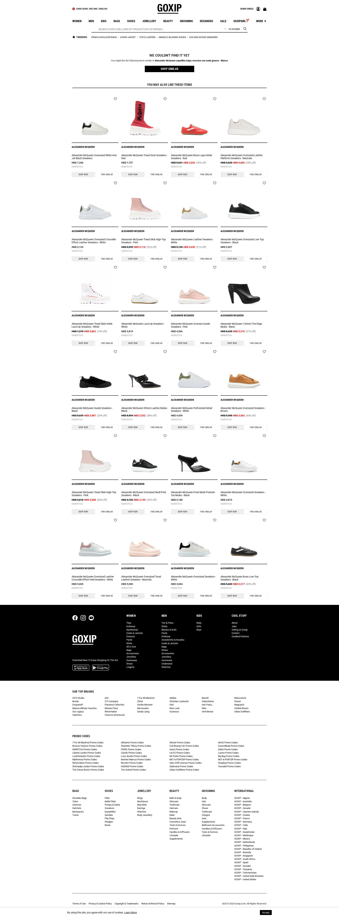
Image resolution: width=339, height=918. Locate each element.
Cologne (206, 815)
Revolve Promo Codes (132, 763)
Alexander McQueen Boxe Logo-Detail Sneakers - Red (191, 157)
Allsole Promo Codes (180, 742)
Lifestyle (174, 835)
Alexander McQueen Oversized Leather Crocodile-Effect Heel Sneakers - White (93, 578)
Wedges (109, 821)
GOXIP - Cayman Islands (246, 811)
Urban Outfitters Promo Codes (184, 769)
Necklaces (142, 801)
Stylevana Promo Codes (181, 766)
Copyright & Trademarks (127, 903)
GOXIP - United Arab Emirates (249, 876)
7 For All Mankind (145, 698)
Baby (199, 622)
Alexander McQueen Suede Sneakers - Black (92, 409)
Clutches (76, 804)
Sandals (109, 815)
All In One (131, 646)
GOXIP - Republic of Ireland (247, 849)
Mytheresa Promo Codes (84, 759)
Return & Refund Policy (152, 903)
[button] (169, 69)
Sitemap (171, 903)
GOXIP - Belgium (242, 804)
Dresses (130, 636)
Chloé (140, 701)
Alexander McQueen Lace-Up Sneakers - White (143, 325)
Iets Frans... (207, 704)
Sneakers (109, 808)
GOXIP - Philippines (244, 845)
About (234, 622)
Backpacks (78, 811)
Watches (166, 667)
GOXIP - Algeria (242, 798)
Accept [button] (266, 912)
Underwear (167, 663)
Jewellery (131, 656)
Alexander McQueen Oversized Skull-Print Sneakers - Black (143, 494)
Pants (129, 639)
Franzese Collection (114, 704)
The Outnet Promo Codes (133, 769)
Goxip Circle (246, 8)
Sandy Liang (143, 711)
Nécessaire (143, 708)
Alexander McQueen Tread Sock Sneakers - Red (144, 157)
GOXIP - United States (245, 879)
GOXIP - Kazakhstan (244, 832)
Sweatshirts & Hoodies (173, 639)
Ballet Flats (110, 801)
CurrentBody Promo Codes (231, 746)
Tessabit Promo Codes (229, 766)
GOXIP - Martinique (243, 835)
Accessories (132, 653)
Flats (107, 798)
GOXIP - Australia (243, 801)
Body (204, 798)
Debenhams (208, 701)
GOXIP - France (242, 818)
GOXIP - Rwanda (242, 852)
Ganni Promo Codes (179, 749)
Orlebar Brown (241, 708)
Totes (75, 801)
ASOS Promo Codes (228, 742)
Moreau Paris (111, 708)
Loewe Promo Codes (228, 752)
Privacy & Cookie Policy (100, 903)
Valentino (77, 715)
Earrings (141, 808)
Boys (199, 629)
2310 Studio (78, 698)
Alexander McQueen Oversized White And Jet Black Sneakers (94, 157)
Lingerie (130, 667)
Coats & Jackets (134, 633)
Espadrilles (110, 811)
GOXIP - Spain (241, 862)
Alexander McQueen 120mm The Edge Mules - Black (241, 325)
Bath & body (175, 798)
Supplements (176, 838)
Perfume (174, 828)
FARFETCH (77, 166)
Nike (204, 708)
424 (106, 698)
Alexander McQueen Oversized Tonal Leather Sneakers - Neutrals (141, 578)
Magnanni (239, 704)
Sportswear (132, 629)
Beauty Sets (176, 818)
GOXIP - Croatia (242, 815)
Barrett (205, 698)
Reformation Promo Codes (85, 763)
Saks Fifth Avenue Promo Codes (186, 763)
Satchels (76, 808)
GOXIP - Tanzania (243, 869)
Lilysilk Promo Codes (131, 752)
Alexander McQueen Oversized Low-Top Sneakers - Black (242, 241)
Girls (199, 626)
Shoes (129, 663)
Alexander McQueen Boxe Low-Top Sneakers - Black (239, 578)
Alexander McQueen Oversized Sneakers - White (243, 494)
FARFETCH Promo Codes (84, 749)
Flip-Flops (109, 818)
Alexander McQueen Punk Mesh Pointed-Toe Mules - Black (193, 494)
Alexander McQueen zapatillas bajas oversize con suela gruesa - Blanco (191, 60)
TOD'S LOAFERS (147, 37)
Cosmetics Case (178, 821)
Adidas (173, 698)
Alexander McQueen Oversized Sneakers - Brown (243, 409)
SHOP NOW (83, 174)
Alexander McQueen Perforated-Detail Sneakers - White (191, 409)
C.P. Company (111, 701)
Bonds (75, 701)
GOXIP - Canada (242, 808)
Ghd (172, 704)
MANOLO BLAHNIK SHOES (172, 37)
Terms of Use (79, 903)
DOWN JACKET (128, 37)
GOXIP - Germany (243, 821)
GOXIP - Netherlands (244, 842)
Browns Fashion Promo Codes (87, 746)
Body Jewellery (144, 815)
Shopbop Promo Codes (229, 763)
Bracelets (142, 804)
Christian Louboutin (179, 701)
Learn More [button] (130, 912)
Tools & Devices (178, 825)
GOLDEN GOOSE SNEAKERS (203, 37)
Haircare (174, 808)
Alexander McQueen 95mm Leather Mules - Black (144, 409)
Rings (140, 798)
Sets (204, 818)
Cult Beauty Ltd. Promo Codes (184, 746)
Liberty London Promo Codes (86, 752)
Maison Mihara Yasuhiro (84, 708)
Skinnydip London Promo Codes (88, 766)
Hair (204, 801)
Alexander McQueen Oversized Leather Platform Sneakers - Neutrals (242, 157)
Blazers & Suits (169, 629)
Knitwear (130, 626)
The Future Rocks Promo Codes (88, 769)
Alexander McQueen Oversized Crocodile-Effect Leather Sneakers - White (94, 241)
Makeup (174, 811)
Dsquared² (77, 704)
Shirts (164, 626)
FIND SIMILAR (107, 174)
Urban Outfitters (242, 711)
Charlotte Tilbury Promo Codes (136, 746)
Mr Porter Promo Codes (181, 756)
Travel (75, 815)
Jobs (234, 626)
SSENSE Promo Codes (132, 766)
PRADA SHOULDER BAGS (104, 37)
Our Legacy (78, 711)
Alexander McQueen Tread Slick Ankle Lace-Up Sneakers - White (92, 325)
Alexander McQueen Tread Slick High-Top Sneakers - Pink (143, 241)
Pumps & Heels (112, 804)
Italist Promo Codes (228, 749)
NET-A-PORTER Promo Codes (184, 759)
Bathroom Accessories (213, 825)
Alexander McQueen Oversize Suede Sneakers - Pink (190, 325)
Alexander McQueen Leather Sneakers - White (192, 241)
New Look (175, 708)
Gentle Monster (145, 704)
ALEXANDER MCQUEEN (83, 147)
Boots (108, 825)
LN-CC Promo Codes (180, 752)
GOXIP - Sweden (242, 866)
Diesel (237, 701)
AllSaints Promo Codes (132, 742)
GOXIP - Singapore (243, 855)
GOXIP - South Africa (244, 859)
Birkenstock (240, 698)
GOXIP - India (241, 825)
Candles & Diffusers (180, 832)
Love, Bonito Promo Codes (134, 756)
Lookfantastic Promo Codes (86, 756)
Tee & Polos (167, 622)
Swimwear (131, 660)
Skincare (174, 801)
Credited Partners (240, 636)
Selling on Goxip (240, 629)
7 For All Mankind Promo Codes (87, 742)
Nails (172, 815)
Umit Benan (207, 711)
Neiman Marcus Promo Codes (136, 759)
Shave (205, 808)
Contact (235, 633)
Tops (128, 622)
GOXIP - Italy (240, 828)
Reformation (111, 711)
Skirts (129, 643)
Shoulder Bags (79, 798)
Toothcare (175, 804)
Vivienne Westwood (114, 715)
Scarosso (174, 711)
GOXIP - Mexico (242, 838)
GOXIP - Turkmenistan (245, 872)
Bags (129, 650)
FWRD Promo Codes (131, 749)
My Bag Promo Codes (228, 756)
